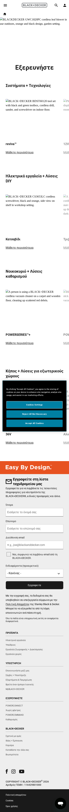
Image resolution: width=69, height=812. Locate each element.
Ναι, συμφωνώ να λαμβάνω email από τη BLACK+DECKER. (35, 556)
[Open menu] (5, 5)
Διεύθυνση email (15, 537)
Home (5, 14)
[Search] (56, 5)
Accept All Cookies (34, 423)
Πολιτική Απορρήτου (17, 604)
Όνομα (9, 504)
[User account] (65, 5)
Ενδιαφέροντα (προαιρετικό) (22, 565)
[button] (7, 771)
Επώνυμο (11, 521)
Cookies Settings (34, 405)
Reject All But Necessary (34, 414)
